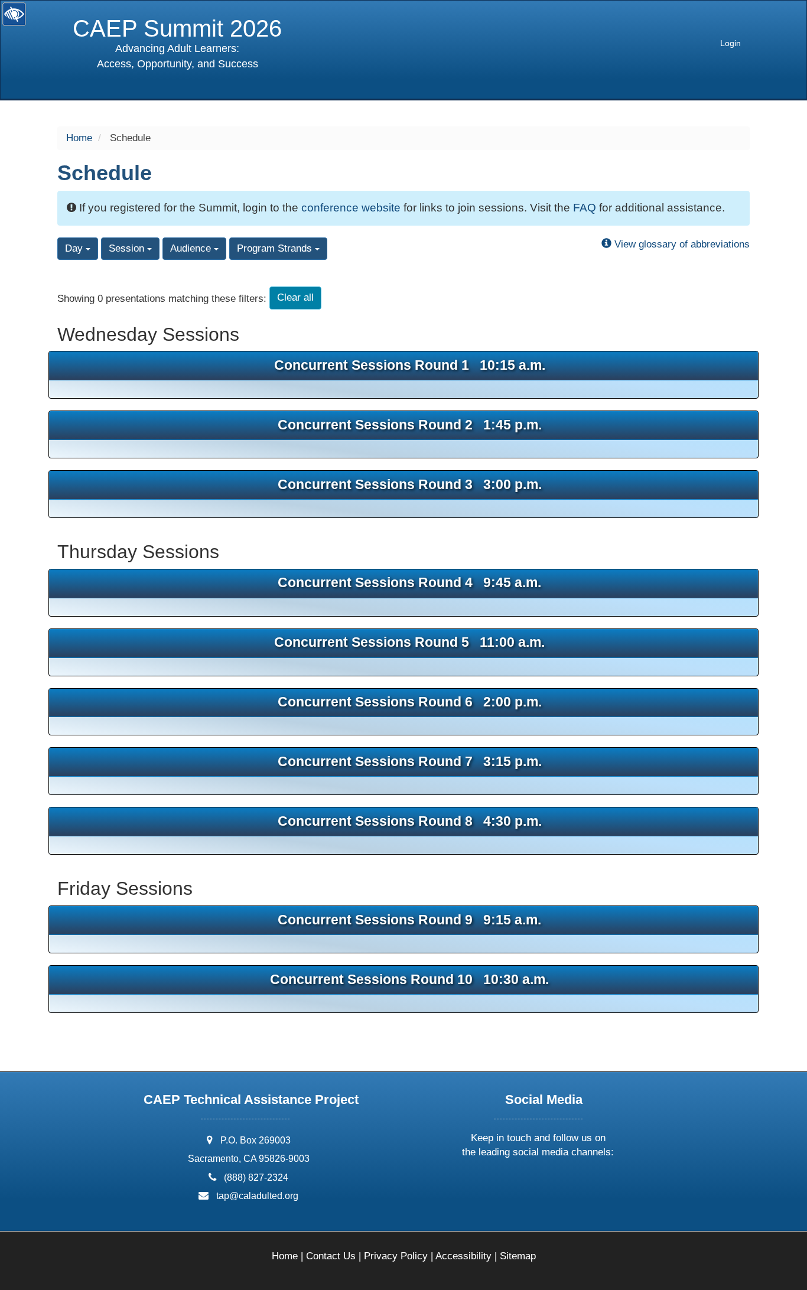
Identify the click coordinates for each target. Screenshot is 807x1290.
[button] (494, 1184)
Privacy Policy (396, 1256)
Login (730, 43)
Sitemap (518, 1256)
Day (75, 248)
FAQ (584, 207)
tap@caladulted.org (257, 1196)
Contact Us (331, 1256)
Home (79, 138)
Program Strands (276, 248)
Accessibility (463, 1256)
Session (128, 248)
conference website (351, 207)
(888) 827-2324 (256, 1177)
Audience (192, 248)
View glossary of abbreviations (680, 244)
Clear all (295, 297)
